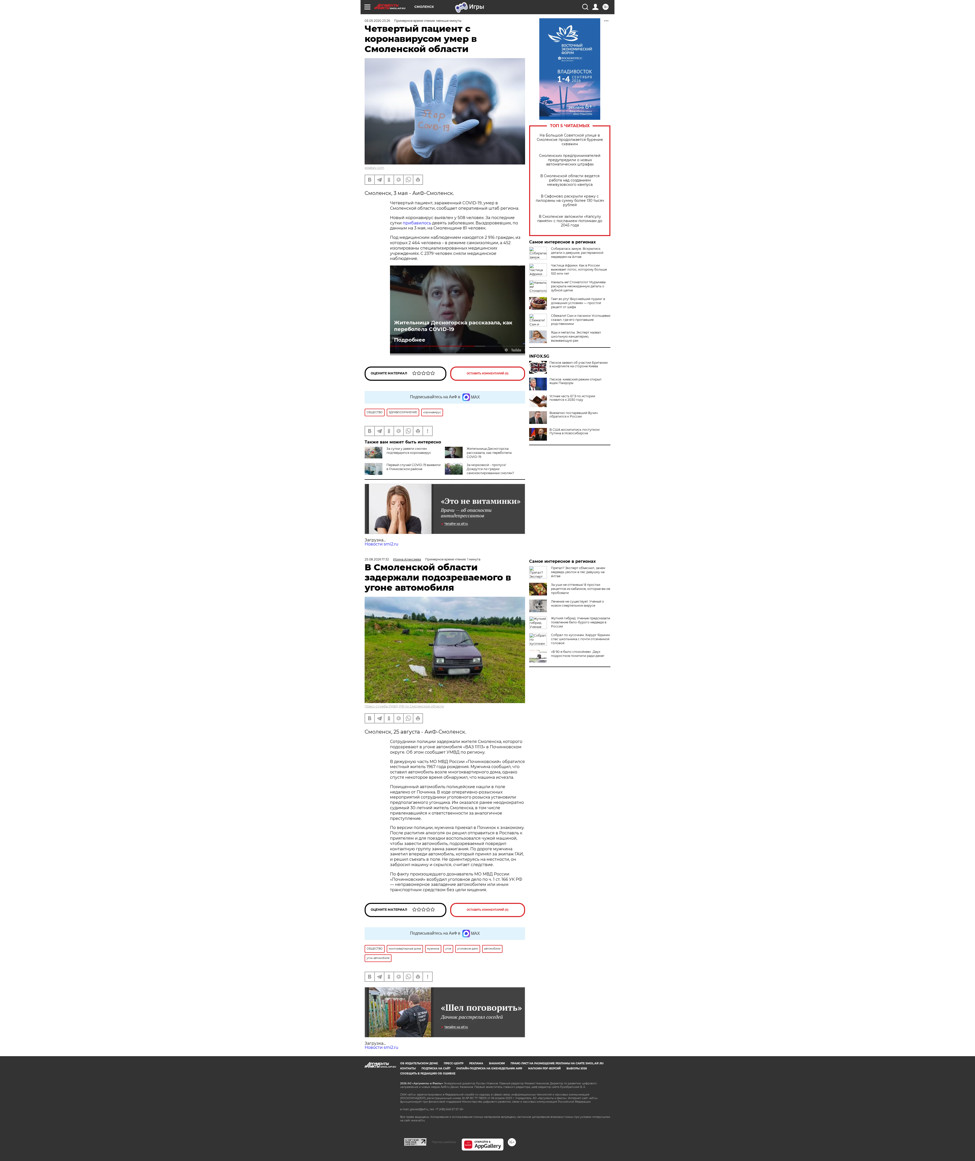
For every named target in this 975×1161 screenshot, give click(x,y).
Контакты (408, 1068)
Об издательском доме (419, 1063)
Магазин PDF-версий (544, 1068)
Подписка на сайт (435, 1068)
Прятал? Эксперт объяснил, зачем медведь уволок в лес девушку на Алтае (578, 572)
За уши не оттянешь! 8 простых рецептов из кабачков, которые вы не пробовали (580, 589)
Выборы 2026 (576, 1068)
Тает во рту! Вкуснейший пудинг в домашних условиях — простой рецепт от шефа (578, 303)
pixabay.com (374, 168)
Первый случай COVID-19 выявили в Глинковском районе (413, 467)
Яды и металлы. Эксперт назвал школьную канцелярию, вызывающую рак (576, 336)
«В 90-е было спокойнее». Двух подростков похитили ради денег (578, 654)
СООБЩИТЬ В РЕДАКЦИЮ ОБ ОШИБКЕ (428, 1073)
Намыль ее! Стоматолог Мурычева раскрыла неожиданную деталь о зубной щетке (578, 286)
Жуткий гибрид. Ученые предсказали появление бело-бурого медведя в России (580, 622)
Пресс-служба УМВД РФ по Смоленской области (404, 706)
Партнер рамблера (444, 1141)
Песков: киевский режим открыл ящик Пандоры (575, 381)
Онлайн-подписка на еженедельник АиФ (489, 1068)
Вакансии (497, 1063)
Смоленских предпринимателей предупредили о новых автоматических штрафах (569, 160)
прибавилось (417, 223)
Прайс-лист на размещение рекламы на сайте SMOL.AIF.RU (557, 1063)
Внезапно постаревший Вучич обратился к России (573, 414)
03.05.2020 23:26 (377, 21)
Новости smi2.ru (381, 544)
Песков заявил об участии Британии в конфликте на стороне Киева (578, 364)
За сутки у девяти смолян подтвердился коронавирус (408, 451)
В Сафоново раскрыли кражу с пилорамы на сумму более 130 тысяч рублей (570, 200)
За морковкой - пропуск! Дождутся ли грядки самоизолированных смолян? (490, 469)
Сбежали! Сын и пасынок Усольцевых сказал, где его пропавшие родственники (580, 320)
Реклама (476, 1063)
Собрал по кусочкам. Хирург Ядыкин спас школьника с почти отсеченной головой (580, 639)
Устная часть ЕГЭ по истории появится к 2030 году (572, 398)
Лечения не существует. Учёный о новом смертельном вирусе (577, 603)
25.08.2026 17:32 (377, 559)
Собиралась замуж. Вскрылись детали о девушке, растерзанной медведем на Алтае (577, 253)
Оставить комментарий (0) (488, 373)
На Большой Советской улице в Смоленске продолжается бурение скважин (570, 139)
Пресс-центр (453, 1063)
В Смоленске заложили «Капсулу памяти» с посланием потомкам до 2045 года (569, 220)
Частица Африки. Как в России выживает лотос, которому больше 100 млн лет (579, 269)
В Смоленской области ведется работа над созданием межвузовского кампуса (569, 180)
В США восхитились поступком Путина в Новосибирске (574, 431)
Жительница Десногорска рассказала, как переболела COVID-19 (453, 326)
